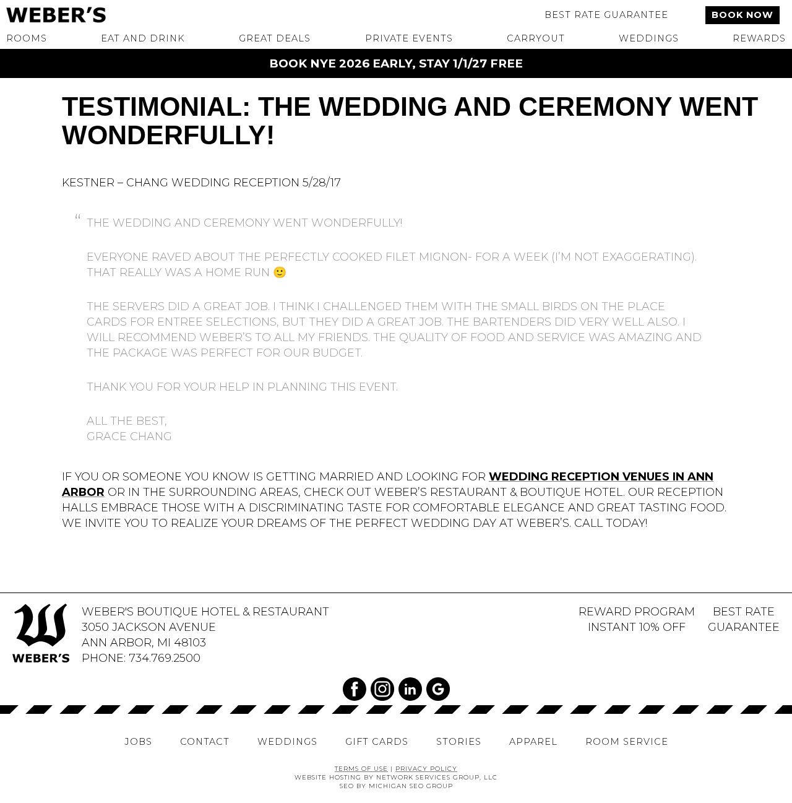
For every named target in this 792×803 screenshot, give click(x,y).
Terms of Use (361, 768)
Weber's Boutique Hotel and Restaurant (92, 15)
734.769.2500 (164, 657)
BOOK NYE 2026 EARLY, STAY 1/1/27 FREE (396, 63)
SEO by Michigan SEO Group (396, 785)
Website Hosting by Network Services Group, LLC (396, 777)
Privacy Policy (426, 768)
